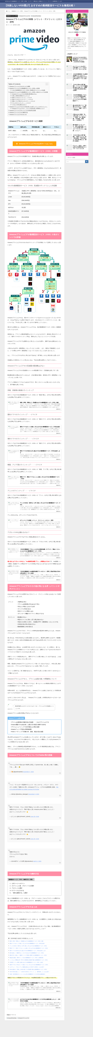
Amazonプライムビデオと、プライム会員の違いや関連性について (28, 108)
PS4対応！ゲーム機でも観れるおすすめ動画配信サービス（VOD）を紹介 (26, 962)
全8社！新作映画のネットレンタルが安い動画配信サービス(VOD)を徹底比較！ (28, 974)
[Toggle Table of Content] (46, 84)
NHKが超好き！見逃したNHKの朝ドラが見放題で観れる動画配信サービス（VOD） (29, 969)
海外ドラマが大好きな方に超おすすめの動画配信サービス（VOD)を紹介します (28, 950)
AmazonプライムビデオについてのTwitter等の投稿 (23, 110)
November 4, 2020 (28, 771)
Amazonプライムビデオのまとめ (18, 114)
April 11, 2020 (37, 861)
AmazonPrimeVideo (36, 15)
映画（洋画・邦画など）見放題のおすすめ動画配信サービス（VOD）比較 (26, 941)
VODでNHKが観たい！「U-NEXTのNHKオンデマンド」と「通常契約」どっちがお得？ (29, 971)
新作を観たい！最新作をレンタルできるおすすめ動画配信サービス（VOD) (27, 952)
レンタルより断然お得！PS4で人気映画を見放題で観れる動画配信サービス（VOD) (29, 959)
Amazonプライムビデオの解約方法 (19, 112)
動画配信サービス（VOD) (12, 15)
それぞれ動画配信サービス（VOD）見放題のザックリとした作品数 (28, 90)
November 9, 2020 (33, 794)
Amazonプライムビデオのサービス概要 (20, 86)
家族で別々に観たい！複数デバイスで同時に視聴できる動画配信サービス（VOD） (28, 955)
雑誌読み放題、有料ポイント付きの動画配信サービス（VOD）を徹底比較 (26, 957)
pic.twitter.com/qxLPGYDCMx (30, 789)
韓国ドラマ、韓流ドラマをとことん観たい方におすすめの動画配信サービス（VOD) (29, 948)
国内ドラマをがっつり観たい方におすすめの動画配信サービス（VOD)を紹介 (27, 943)
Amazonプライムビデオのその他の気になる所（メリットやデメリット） (29, 106)
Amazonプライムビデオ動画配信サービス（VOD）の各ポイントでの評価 (29, 92)
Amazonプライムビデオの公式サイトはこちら (36, 143)
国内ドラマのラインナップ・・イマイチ (22, 97)
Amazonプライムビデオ (25, 15)
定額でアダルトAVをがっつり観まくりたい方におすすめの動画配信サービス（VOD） (29, 964)
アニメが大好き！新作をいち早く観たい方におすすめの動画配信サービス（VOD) (28, 945)
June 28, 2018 (35, 816)
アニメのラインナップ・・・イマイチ (21, 102)
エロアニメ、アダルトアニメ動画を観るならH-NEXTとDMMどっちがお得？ (27, 967)
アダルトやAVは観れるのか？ (19, 104)
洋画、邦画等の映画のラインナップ (21, 95)
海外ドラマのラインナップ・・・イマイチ (22, 99)
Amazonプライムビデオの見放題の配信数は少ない (24, 93)
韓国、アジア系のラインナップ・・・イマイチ (23, 101)
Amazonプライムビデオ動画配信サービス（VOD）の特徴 (25, 88)
